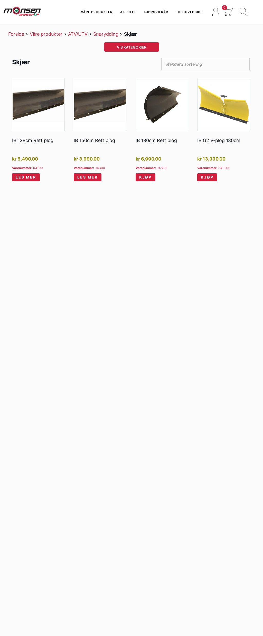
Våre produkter (46, 34)
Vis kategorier (131, 47)
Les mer (26, 177)
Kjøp (145, 177)
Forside (16, 34)
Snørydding (105, 34)
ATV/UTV (78, 34)
